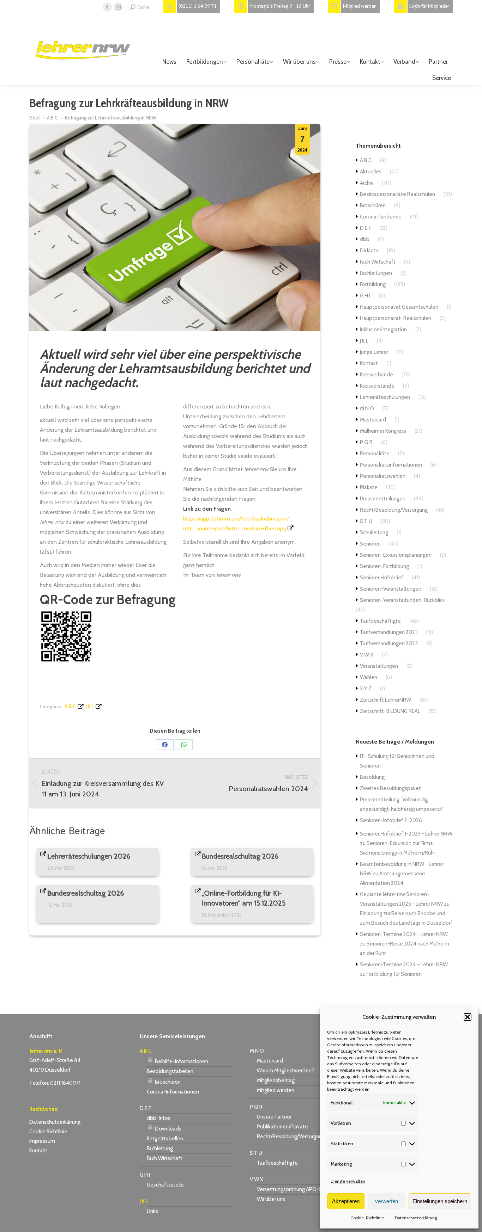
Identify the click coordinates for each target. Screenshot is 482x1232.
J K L (90, 706)
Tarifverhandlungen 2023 (389, 643)
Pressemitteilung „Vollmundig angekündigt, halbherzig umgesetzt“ (402, 804)
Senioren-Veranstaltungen (390, 589)
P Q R (366, 442)
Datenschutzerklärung (416, 1217)
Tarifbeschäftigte (380, 621)
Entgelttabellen (165, 1138)
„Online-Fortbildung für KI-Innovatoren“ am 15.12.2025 (244, 898)
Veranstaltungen (379, 666)
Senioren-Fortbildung (384, 566)
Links (152, 1211)
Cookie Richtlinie (48, 1131)
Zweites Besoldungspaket (390, 788)
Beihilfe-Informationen (181, 1061)
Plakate (369, 487)
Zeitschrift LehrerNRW (385, 700)
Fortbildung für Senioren (394, 974)
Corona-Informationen (173, 1092)
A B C (70, 706)
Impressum (42, 1141)
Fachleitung (160, 1148)
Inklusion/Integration (383, 329)
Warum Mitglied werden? (285, 1070)
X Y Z (366, 688)
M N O (367, 408)
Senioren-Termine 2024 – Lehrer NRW (404, 934)
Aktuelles (370, 171)
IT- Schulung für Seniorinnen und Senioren (397, 761)
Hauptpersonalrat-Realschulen (395, 318)
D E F (365, 228)
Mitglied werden (275, 1090)
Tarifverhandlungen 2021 (388, 632)
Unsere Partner (274, 1117)
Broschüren (373, 205)
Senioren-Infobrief (381, 577)
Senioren (370, 544)
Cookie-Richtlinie (367, 1217)
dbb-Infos (158, 1118)
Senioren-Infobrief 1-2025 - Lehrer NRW (406, 834)
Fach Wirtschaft (378, 262)
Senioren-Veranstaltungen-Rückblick (402, 600)
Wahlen (368, 677)
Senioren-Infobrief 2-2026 (391, 820)
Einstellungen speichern (439, 1201)
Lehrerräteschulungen (385, 397)
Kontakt (369, 363)
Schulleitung (374, 532)
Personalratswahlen (382, 476)
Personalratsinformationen (391, 465)
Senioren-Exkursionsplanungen (396, 555)
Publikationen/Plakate (282, 1126)
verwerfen (386, 1201)
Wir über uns (271, 1199)
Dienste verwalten (348, 1181)
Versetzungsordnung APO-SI (290, 1189)
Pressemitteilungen (382, 498)
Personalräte (375, 453)
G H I (365, 295)
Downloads (167, 1129)
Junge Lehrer (374, 352)
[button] (467, 1017)
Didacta (369, 250)
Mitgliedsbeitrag (276, 1080)
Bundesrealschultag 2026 (240, 856)
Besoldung (372, 777)
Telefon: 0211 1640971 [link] (54, 1083)
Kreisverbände (376, 374)
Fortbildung (373, 284)
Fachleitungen (376, 273)
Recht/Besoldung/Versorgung (394, 510)
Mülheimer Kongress (383, 431)
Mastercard (373, 420)
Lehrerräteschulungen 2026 (89, 856)
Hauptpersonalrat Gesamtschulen (399, 307)
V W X (366, 655)
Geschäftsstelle (165, 1185)
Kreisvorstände (377, 386)
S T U (366, 521)
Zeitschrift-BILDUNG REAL (390, 711)
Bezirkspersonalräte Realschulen (397, 194)
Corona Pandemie (381, 217)
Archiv (366, 183)
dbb (364, 239)
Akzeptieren (346, 1201)
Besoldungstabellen (170, 1071)
